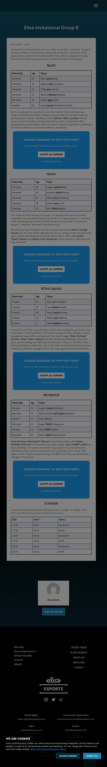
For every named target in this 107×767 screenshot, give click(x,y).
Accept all (92, 756)
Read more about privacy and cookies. (48, 749)
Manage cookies (68, 756)
